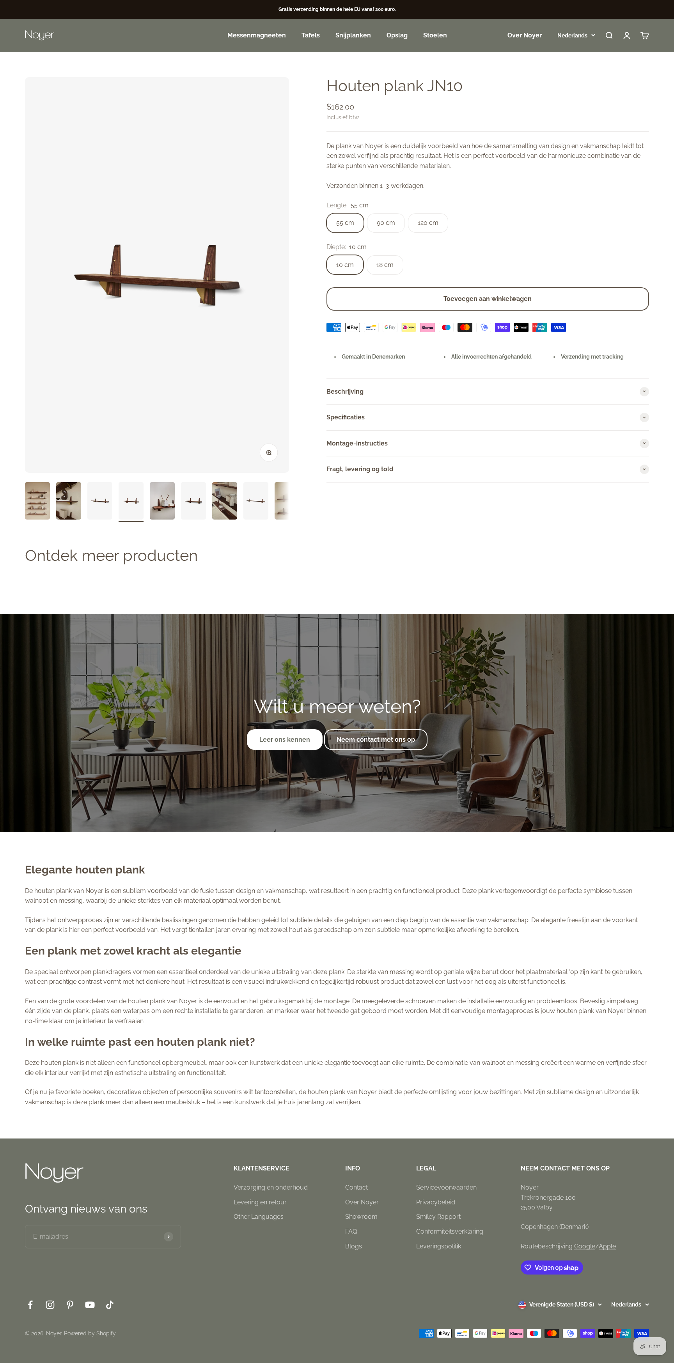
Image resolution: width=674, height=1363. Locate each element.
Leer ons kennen (284, 739)
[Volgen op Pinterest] (70, 1304)
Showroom (361, 1216)
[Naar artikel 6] (193, 502)
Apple (607, 1246)
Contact (356, 1187)
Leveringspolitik (438, 1246)
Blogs (353, 1246)
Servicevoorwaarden (446, 1187)
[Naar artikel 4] (131, 502)
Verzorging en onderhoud (271, 1187)
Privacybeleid (435, 1202)
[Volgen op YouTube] (90, 1304)
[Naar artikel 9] (287, 502)
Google (584, 1246)
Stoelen (435, 35)
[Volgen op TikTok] (110, 1304)
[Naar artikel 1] (37, 502)
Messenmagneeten (256, 35)
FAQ (351, 1231)
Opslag (397, 35)
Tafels (311, 35)
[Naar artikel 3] (99, 502)
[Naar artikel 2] (68, 502)
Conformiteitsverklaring (449, 1231)
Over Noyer (524, 35)
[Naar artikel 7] (224, 502)
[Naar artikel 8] (255, 502)
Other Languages (259, 1216)
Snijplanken (353, 35)
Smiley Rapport (438, 1216)
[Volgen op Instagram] (50, 1304)
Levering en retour (260, 1202)
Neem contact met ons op (376, 739)
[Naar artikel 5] (162, 502)
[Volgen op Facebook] (30, 1304)
